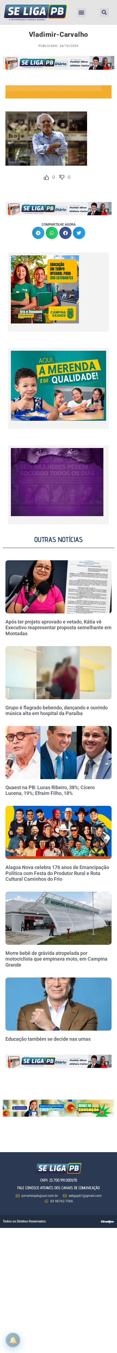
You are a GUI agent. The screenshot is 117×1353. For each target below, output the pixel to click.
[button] (81, 12)
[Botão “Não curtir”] (61, 177)
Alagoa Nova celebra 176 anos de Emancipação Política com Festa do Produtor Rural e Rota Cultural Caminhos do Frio (57, 873)
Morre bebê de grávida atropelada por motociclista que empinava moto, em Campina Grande (56, 959)
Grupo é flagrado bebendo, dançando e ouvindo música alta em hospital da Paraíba (56, 710)
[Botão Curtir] (46, 177)
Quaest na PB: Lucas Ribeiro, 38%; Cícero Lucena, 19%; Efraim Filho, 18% (50, 790)
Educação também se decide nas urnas (48, 1039)
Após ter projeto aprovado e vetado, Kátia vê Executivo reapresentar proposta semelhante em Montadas (58, 627)
